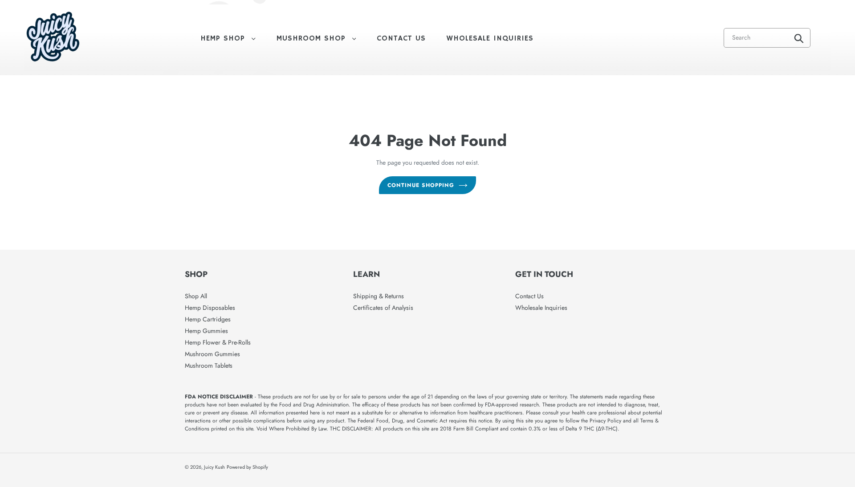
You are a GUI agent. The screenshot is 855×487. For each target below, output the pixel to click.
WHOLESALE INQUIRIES (490, 38)
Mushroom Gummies (212, 353)
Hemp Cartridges (208, 319)
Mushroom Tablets (208, 365)
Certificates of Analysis (383, 307)
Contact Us (529, 296)
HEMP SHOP (232, 38)
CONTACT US (401, 38)
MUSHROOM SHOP (321, 38)
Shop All (196, 296)
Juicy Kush (214, 467)
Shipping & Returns (378, 296)
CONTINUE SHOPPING (420, 185)
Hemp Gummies (206, 330)
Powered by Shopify (247, 467)
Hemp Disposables (210, 307)
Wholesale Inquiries (541, 307)
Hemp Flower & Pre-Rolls (218, 342)
